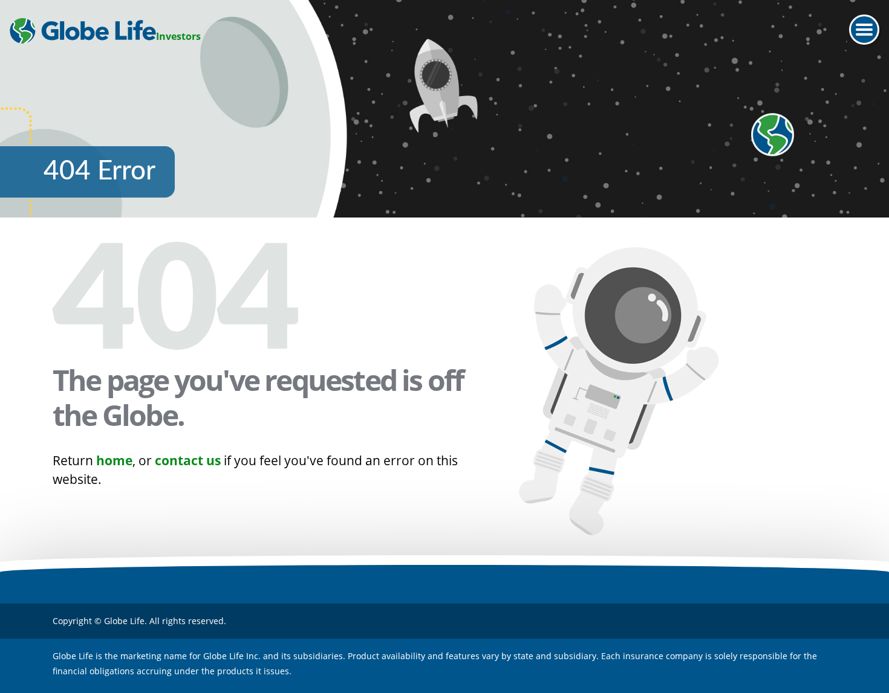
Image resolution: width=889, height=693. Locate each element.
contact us (188, 460)
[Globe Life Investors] (83, 31)
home (114, 460)
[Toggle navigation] (864, 30)
